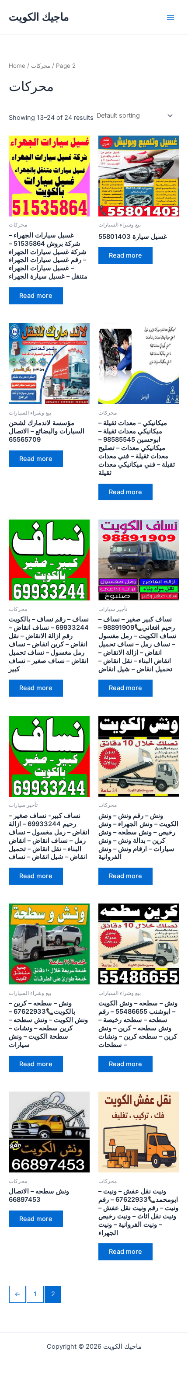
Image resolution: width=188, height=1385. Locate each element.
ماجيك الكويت (39, 16)
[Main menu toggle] (170, 17)
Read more (35, 296)
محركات (40, 65)
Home (17, 65)
